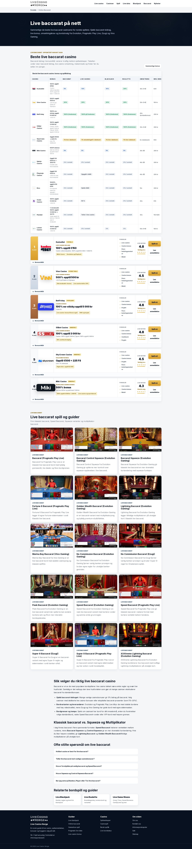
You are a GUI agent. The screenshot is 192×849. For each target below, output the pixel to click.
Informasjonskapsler (139, 827)
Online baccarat (74, 824)
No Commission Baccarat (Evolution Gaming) (95, 555)
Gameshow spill (74, 827)
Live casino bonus (75, 834)
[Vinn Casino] (46, 277)
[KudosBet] (46, 248)
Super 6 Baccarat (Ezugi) (45, 653)
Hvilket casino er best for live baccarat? (72, 751)
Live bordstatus (106, 831)
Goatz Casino (39, 201)
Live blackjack (73, 820)
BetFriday (40, 114)
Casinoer (110, 3)
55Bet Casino (39, 127)
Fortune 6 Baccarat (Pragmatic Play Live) (50, 507)
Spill (118, 3)
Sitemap (135, 834)
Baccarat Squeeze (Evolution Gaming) (136, 459)
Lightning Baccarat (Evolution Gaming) (136, 507)
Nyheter (157, 3)
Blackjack (137, 3)
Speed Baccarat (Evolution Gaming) (95, 605)
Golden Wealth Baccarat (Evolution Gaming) (95, 507)
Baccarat (147, 3)
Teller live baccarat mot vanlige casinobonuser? (75, 759)
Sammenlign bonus (153, 66)
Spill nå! (154, 356)
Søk (133, 831)
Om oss (135, 820)
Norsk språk (104, 827)
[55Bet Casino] (46, 334)
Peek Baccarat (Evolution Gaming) (50, 605)
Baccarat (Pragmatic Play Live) (48, 458)
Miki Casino (41, 150)
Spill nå (155, 244)
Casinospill (104, 824)
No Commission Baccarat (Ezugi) (138, 554)
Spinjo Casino (39, 162)
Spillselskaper (105, 820)
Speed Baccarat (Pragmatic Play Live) (140, 605)
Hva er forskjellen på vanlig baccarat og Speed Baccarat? (79, 766)
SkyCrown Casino (40, 140)
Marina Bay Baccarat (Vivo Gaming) (50, 554)
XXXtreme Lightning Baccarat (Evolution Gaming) (136, 655)
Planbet (39, 215)
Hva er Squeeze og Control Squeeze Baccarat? (74, 773)
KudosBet (40, 89)
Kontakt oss (136, 824)
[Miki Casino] (46, 388)
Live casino (98, 3)
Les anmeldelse (154, 251)
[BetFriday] (46, 306)
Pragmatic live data (75, 831)
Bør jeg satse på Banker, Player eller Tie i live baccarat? (78, 781)
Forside (33, 10)
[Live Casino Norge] (39, 3)
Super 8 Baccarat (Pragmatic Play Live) (94, 655)
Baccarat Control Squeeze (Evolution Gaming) (96, 459)
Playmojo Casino (40, 174)
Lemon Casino (39, 229)
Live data (126, 3)
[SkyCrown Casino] (46, 360)
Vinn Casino (41, 102)
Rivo (38, 188)
